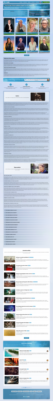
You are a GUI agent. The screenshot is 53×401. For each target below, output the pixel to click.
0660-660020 (31, 393)
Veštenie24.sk (42, 394)
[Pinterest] (29, 387)
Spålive (18, 393)
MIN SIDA (13, 52)
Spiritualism (33, 273)
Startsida (21, 2)
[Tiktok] (28, 387)
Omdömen (29, 2)
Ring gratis (33, 2)
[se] (40, 2)
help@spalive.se (34, 393)
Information (25, 2)
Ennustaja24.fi (31, 394)
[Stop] (7, 51)
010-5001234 (12, 11)
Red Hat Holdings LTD (16, 394)
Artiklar (17, 61)
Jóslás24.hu (34, 394)
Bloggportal (34, 391)
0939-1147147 (37, 14)
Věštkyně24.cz (38, 394)
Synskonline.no (24, 394)
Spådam (30, 350)
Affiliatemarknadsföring (26, 391)
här (45, 88)
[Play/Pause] (6, 51)
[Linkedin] (26, 387)
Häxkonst (30, 322)
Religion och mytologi (31, 257)
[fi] (40, 1)
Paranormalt (29, 265)
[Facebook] (23, 387)
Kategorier (37, 2)
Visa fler (26, 55)
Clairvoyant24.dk (28, 394)
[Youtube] (25, 387)
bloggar (13, 18)
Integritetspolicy (20, 391)
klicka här (42, 11)
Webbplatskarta (39, 391)
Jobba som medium (14, 391)
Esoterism (31, 314)
